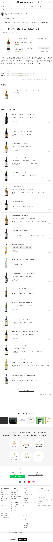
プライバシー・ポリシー (42, 497)
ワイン (10, 9)
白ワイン (14, 9)
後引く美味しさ (29, 146)
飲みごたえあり (23, 189)
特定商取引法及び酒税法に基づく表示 (44, 495)
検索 (18, 2)
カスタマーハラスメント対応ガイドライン (45, 499)
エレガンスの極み (21, 32)
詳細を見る (21, 49)
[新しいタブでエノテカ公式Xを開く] (24, 482)
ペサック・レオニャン (31, 9)
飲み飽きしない (23, 175)
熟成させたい (30, 348)
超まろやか (31, 334)
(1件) (25, 51)
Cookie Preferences (41, 507)
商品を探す (3, 6)
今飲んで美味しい (22, 117)
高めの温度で (29, 362)
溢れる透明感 (29, 131)
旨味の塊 (14, 117)
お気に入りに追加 (44, 51)
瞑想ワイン (24, 348)
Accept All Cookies (22, 539)
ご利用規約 (40, 501)
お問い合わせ (40, 488)
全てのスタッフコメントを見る (45, 394)
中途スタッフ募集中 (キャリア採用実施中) (45, 505)
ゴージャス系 (15, 305)
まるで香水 (15, 131)
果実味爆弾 (22, 247)
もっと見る (26, 390)
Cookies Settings (13, 539)
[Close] (51, 535)
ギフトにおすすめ (29, 276)
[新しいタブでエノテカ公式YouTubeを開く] (29, 482)
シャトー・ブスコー (39, 9)
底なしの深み (15, 247)
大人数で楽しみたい (32, 218)
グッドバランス (13, 32)
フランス (19, 9)
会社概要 (39, 503)
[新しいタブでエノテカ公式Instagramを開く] (33, 482)
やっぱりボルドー (32, 175)
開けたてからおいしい (31, 117)
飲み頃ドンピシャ (5, 32)
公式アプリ (37, 476)
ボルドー (23, 9)
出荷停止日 (44, 493)
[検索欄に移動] (3, 2)
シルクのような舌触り (25, 160)
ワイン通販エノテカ (4, 9)
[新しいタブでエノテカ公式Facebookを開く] (19, 482)
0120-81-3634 (46, 490)
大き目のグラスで (22, 362)
